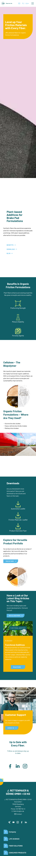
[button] (32, 3)
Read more (17, 667)
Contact (19, 814)
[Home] (7, 3)
